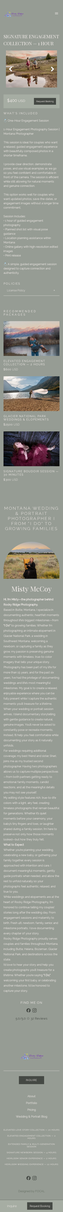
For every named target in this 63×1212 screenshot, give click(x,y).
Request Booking (45, 101)
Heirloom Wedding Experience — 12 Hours (31, 1164)
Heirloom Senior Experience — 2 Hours (31, 1158)
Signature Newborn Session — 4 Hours (31, 1152)
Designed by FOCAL (31, 1191)
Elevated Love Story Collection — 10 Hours (31, 1130)
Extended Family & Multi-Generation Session (31, 1145)
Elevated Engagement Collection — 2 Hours (31, 1137)
